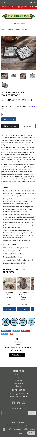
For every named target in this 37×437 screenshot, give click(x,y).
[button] (35, 10)
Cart (34, 2)
